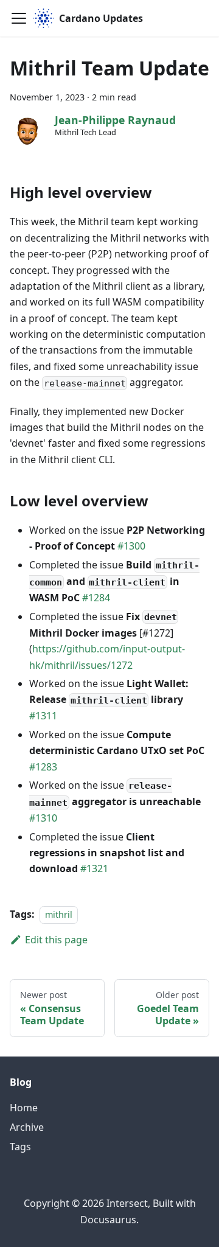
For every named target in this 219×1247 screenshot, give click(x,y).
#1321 (94, 868)
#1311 (43, 715)
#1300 (131, 546)
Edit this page (56, 939)
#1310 (43, 818)
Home (24, 1107)
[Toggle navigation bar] (19, 18)
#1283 (43, 767)
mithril (58, 914)
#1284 (96, 597)
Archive (27, 1127)
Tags (20, 1146)
